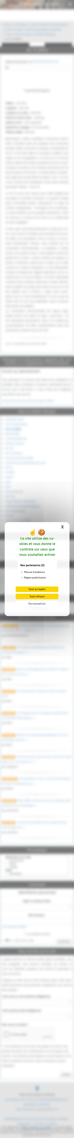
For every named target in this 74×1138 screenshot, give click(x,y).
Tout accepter (37, 589)
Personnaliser (37, 603)
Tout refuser (37, 596)
